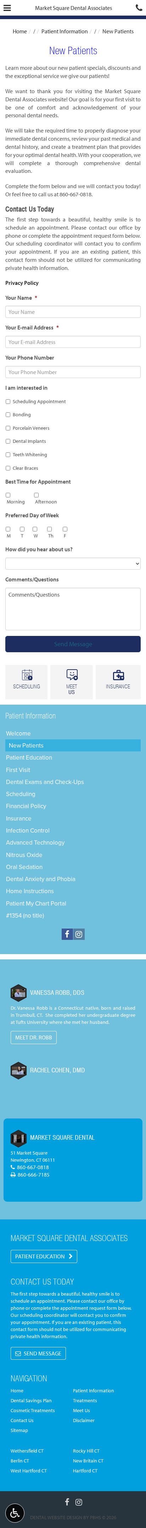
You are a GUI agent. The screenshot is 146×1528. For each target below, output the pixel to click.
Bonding (22, 414)
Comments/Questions (32, 579)
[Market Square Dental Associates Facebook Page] (67, 934)
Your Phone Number (29, 357)
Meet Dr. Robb (33, 1037)
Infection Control (28, 830)
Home (20, 31)
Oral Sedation (24, 867)
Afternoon (46, 501)
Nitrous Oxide (24, 855)
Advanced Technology (35, 842)
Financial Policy (26, 806)
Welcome (18, 733)
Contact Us (22, 1420)
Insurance (19, 818)
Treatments (85, 1400)
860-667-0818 (75, 194)
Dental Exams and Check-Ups (45, 782)
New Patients (26, 745)
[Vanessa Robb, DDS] (18, 993)
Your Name (21, 297)
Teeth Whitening (30, 454)
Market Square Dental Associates (73, 7)
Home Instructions (30, 891)
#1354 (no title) (25, 915)
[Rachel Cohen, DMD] (18, 1071)
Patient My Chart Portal (36, 903)
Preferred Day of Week (32, 515)
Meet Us (81, 1410)
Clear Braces (25, 468)
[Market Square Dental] (18, 1139)
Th (51, 535)
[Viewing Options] (14, 1513)
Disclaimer (84, 1420)
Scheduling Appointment (39, 401)
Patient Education (29, 757)
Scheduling (20, 794)
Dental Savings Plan (31, 1400)
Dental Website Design (56, 1517)
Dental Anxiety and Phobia (40, 879)
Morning (16, 501)
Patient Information (64, 31)
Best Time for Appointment (38, 481)
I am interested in (26, 387)
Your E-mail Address (32, 327)
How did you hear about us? (39, 549)
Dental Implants (29, 441)
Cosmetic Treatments (33, 1410)
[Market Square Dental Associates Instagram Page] (79, 934)
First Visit (18, 770)
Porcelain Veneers (31, 428)
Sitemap (19, 1430)
